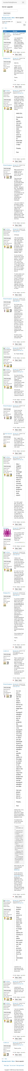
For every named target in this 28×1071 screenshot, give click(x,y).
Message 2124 (16, 90)
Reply (16, 54)
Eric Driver (7, 33)
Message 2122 (16, 33)
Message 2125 (16, 165)
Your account (13, 1065)
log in (6, 23)
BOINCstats (17, 870)
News (13, 17)
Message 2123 (16, 58)
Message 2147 (16, 1003)
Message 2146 (16, 981)
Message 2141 (16, 552)
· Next (5, 28)
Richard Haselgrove (7, 165)
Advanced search (6, 15)
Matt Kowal (5, 528)
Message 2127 (16, 298)
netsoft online (17, 875)
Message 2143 (16, 650)
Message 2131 (16, 433)
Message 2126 (16, 229)
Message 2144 (16, 684)
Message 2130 (16, 405)
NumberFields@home (10, 2)
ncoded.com (6, 651)
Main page (6, 1065)
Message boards (6, 17)
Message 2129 (16, 369)
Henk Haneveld (8, 433)
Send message (7, 42)
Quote (20, 54)
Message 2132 (16, 457)
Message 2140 (16, 528)
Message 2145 (16, 900)
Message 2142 (16, 592)
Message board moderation (7, 19)
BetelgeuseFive (6, 58)
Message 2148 (16, 1042)
